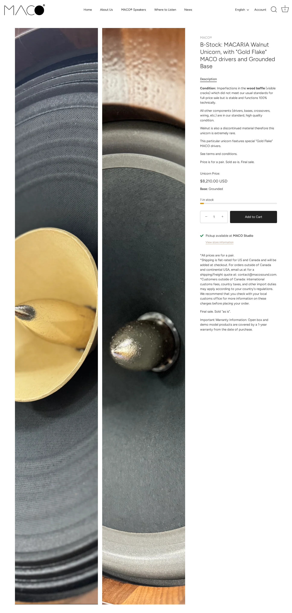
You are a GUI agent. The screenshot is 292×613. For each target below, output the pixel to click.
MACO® (206, 38)
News (188, 10)
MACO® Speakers (133, 10)
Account (260, 10)
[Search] (274, 9)
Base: (204, 189)
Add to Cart (253, 217)
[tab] (210, 79)
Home (88, 10)
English (240, 10)
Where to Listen (165, 10)
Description (208, 79)
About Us (106, 10)
